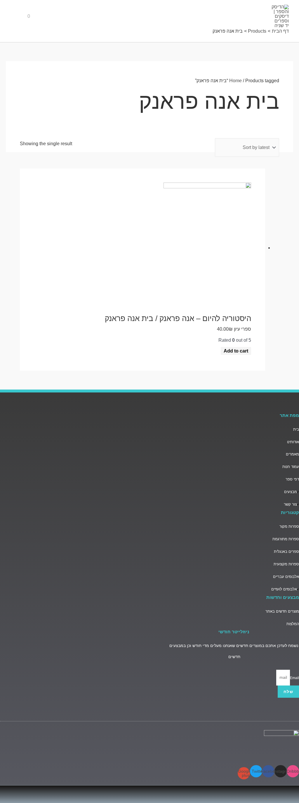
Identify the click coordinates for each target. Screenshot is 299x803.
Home (235, 80)
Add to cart (236, 350)
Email (294, 678)
